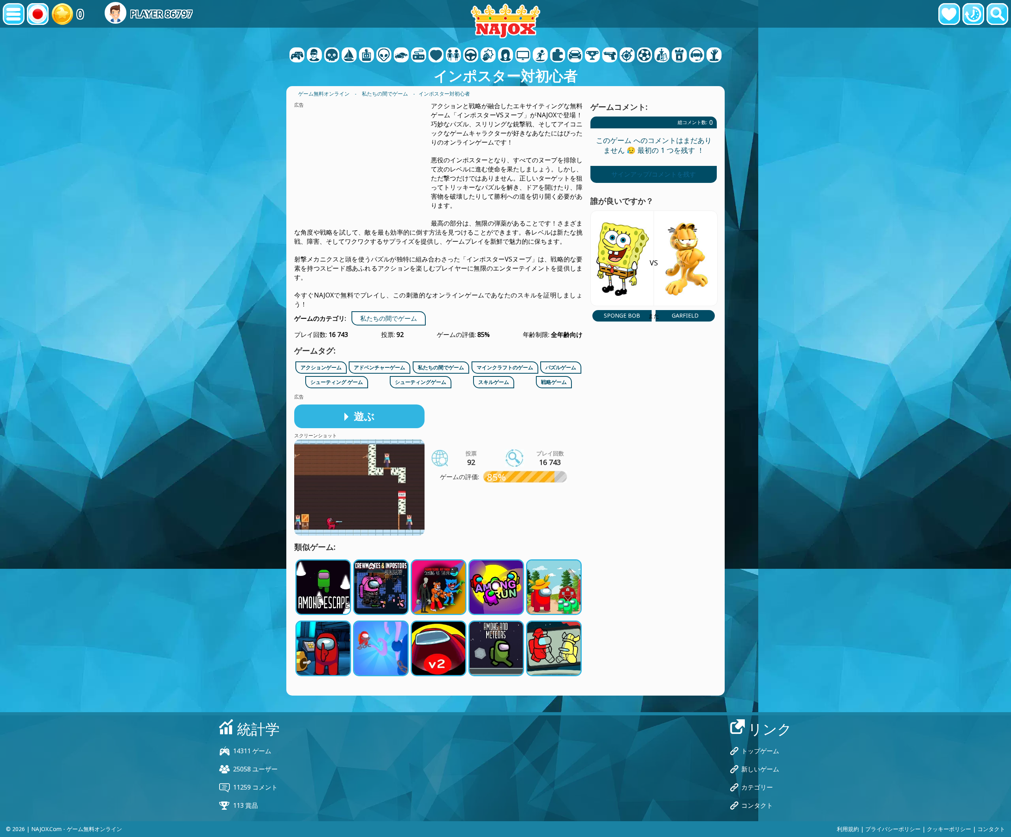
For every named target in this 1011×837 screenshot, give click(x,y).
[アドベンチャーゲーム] (349, 55)
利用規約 (848, 829)
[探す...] (997, 14)
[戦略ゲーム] (662, 55)
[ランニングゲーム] (592, 55)
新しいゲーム (760, 769)
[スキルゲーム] (627, 55)
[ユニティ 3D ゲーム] (696, 55)
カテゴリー (757, 787)
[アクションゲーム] (331, 55)
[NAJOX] (505, 20)
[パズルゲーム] (557, 55)
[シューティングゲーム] (609, 55)
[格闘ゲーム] (488, 55)
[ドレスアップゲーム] (453, 55)
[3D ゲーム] (314, 55)
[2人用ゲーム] (297, 55)
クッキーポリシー (949, 829)
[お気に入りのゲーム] (949, 14)
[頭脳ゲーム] (384, 55)
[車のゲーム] (401, 55)
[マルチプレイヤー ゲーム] (523, 55)
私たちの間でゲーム (388, 318)
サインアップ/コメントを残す (653, 174)
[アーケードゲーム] (366, 55)
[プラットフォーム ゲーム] (540, 55)
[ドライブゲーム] (470, 55)
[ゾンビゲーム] (714, 55)
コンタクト (757, 805)
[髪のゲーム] (505, 55)
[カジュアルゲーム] (418, 55)
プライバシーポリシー (893, 829)
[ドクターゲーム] (436, 55)
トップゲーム (760, 751)
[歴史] (973, 14)
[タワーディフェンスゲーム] (679, 55)
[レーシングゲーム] (575, 55)
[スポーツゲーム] (644, 55)
